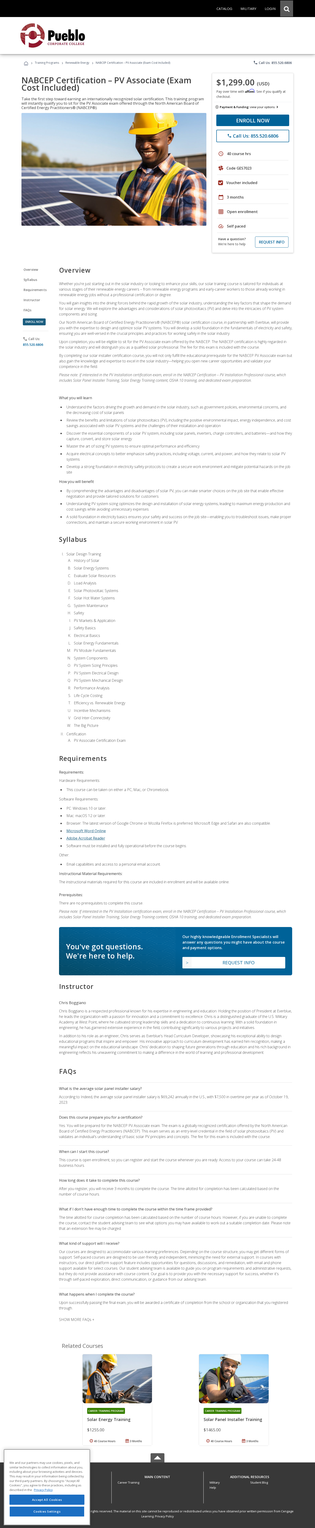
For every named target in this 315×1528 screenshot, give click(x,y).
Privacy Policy (164, 1516)
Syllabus (30, 279)
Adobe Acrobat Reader (85, 838)
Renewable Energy (77, 63)
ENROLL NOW (253, 120)
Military (215, 1482)
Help (213, 1487)
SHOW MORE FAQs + (76, 1319)
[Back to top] (157, 1476)
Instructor (32, 300)
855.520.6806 (33, 344)
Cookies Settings (47, 1511)
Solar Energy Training (109, 1419)
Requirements (35, 290)
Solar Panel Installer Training (233, 1419)
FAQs (28, 310)
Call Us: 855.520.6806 (272, 62)
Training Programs (47, 63)
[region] (47, 1487)
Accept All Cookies (47, 1500)
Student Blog (259, 1482)
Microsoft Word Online (86, 830)
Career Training (128, 1482)
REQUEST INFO (272, 242)
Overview (31, 269)
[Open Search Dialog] (286, 8)
